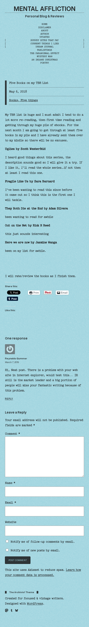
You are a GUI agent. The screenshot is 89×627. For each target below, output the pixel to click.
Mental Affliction (45, 8)
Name (10, 483)
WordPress (35, 603)
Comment (12, 433)
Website (10, 522)
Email (10, 502)
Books (13, 100)
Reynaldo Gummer (16, 358)
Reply (9, 398)
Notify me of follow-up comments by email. (43, 541)
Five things (29, 100)
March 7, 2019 (12, 362)
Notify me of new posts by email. (35, 550)
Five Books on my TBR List (28, 83)
